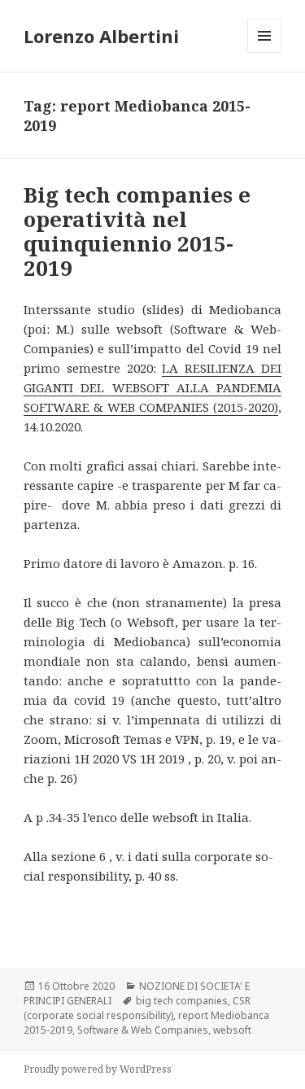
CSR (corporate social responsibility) (137, 1008)
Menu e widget (264, 52)
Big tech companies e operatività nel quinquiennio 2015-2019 (137, 231)
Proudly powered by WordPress (98, 1069)
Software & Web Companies (142, 1030)
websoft (232, 1030)
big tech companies (182, 1001)
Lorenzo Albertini (101, 36)
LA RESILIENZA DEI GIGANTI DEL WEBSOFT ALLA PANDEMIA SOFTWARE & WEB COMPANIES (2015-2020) (152, 387)
